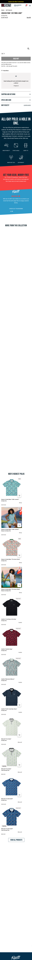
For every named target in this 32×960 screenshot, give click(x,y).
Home (2, 10)
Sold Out (16, 58)
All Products (9, 10)
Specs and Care (6, 100)
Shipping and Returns (8, 94)
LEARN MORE (27, 105)
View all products (16, 840)
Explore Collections (16, 1)
